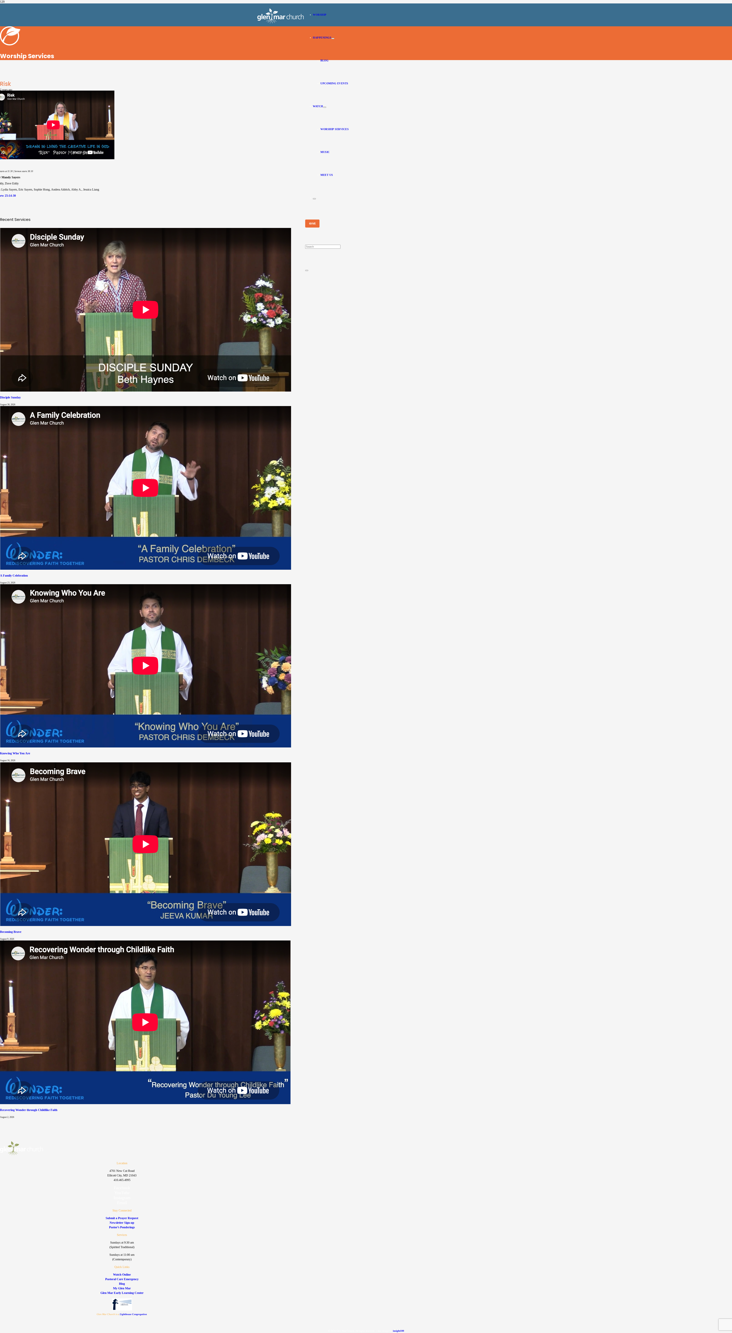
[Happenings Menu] (332, 38)
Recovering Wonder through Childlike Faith (28, 1110)
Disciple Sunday (10, 397)
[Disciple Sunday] (145, 390)
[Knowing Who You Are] (145, 746)
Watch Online (122, 1274)
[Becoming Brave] (145, 925)
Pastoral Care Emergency (122, 1279)
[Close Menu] (314, 198)
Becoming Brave (10, 931)
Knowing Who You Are (15, 753)
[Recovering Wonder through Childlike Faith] (145, 1103)
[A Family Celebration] (145, 568)
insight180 (398, 1330)
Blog (122, 1283)
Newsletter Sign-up (122, 1222)
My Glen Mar (122, 1288)
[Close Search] (306, 270)
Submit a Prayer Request (122, 1218)
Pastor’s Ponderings (122, 1227)
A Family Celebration (14, 575)
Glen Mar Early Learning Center (122, 1292)
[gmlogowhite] (280, 22)
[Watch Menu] (324, 107)
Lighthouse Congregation (133, 1314)
